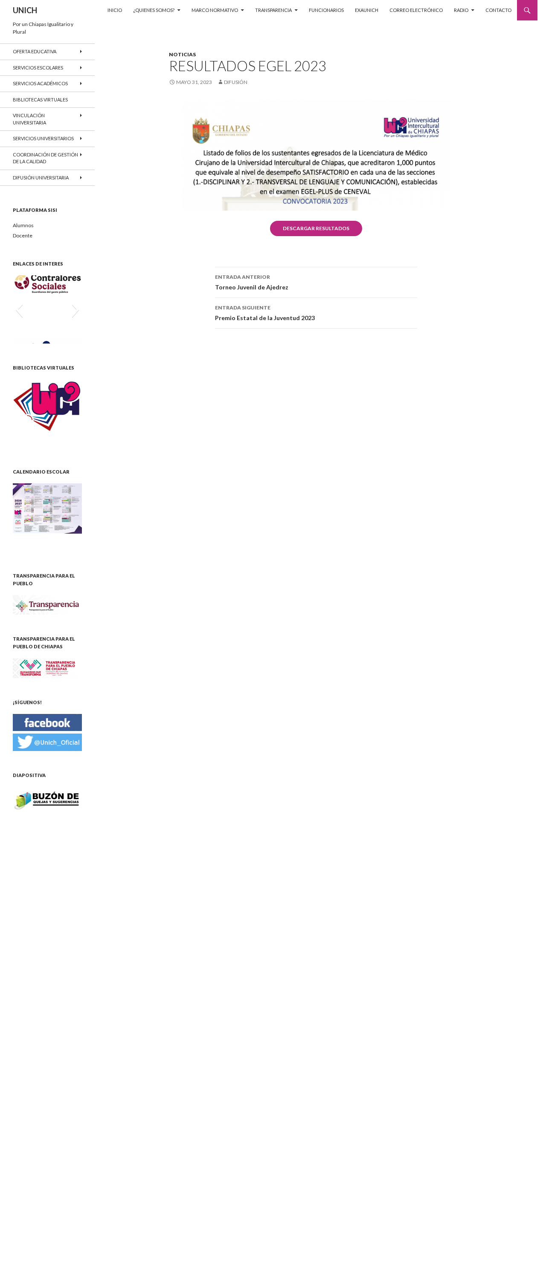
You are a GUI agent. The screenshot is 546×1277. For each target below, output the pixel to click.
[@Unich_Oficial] (47, 741)
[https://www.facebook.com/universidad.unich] (47, 722)
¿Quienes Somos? (153, 10)
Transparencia (273, 10)
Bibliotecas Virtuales (40, 99)
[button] (19, 309)
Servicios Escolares (38, 67)
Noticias (182, 54)
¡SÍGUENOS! (27, 702)
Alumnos (23, 225)
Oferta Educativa (34, 51)
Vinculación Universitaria (29, 119)
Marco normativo (215, 10)
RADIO (461, 10)
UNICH (25, 10)
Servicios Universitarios (43, 138)
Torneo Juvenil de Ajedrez (251, 282)
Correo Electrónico (416, 10)
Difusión (235, 82)
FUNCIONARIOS (326, 10)
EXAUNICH (366, 10)
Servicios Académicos (40, 83)
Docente (22, 235)
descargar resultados (316, 228)
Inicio (114, 10)
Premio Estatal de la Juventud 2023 (265, 312)
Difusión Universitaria (41, 177)
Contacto (498, 10)
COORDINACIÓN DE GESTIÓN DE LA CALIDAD (45, 158)
